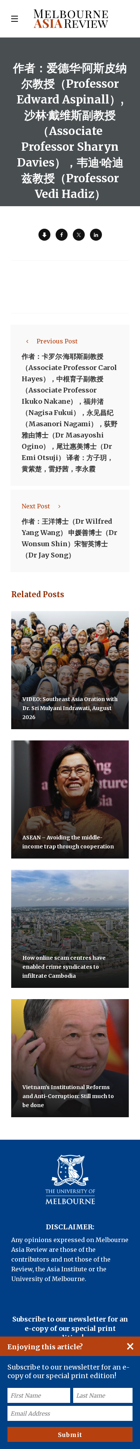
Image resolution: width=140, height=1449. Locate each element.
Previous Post (57, 341)
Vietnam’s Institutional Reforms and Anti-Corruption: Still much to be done (68, 1096)
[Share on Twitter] (79, 235)
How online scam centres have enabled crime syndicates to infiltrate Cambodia (64, 967)
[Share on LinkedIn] (96, 235)
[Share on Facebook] (62, 235)
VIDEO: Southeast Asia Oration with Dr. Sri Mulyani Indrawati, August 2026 (70, 708)
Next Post (36, 506)
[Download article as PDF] (44, 235)
